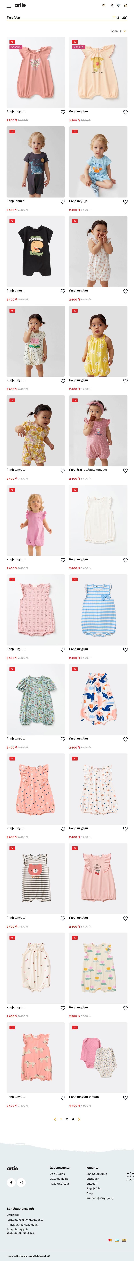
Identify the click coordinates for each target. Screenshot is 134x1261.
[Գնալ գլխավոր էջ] (20, 5)
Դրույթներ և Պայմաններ (23, 1225)
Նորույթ (116, 31)
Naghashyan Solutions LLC (35, 1256)
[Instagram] (21, 1182)
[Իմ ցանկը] (119, 4)
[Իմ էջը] (112, 4)
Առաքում (13, 1215)
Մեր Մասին (57, 1174)
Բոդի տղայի (16, 201)
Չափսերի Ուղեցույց (99, 1198)
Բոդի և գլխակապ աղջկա (88, 470)
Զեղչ (89, 1193)
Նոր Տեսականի (96, 1174)
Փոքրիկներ (93, 1188)
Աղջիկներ (92, 1179)
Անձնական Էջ (59, 1179)
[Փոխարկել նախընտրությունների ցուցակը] (63, 112)
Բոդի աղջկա (16, 111)
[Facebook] (11, 1182)
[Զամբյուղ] (125, 4)
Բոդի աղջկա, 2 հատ (84, 1097)
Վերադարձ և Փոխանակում (25, 1220)
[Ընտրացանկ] (9, 5)
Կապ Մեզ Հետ (59, 1184)
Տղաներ (91, 1184)
